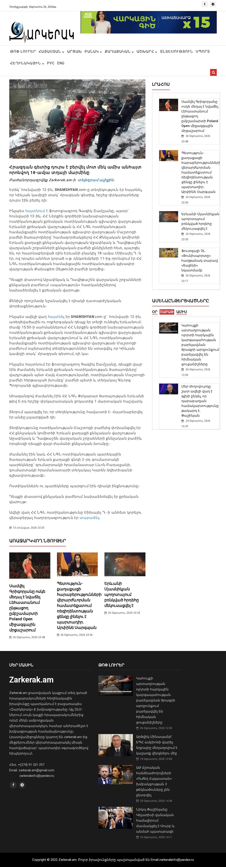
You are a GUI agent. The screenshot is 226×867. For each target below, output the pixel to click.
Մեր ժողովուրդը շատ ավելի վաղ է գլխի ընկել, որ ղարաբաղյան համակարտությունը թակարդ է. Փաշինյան (200, 401)
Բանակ (92, 51)
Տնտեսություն (176, 51)
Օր (154, 312)
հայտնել (57, 317)
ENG (60, 63)
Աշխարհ (146, 51)
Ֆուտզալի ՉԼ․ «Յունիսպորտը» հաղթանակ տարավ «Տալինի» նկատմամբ (199, 260)
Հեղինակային (26, 63)
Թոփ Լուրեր (23, 51)
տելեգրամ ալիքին (95, 180)
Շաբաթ (167, 312)
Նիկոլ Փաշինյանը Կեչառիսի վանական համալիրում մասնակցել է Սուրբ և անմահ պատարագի (155, 820)
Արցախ (74, 51)
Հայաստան (50, 51)
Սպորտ (203, 51)
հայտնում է (36, 211)
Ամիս (181, 312)
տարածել (89, 518)
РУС (51, 63)
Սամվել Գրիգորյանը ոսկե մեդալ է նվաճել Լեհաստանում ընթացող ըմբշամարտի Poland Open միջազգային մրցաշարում (27, 608)
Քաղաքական (118, 51)
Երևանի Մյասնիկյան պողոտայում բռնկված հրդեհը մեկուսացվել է (121, 594)
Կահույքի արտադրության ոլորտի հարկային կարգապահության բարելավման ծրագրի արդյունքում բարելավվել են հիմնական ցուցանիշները (200, 344)
